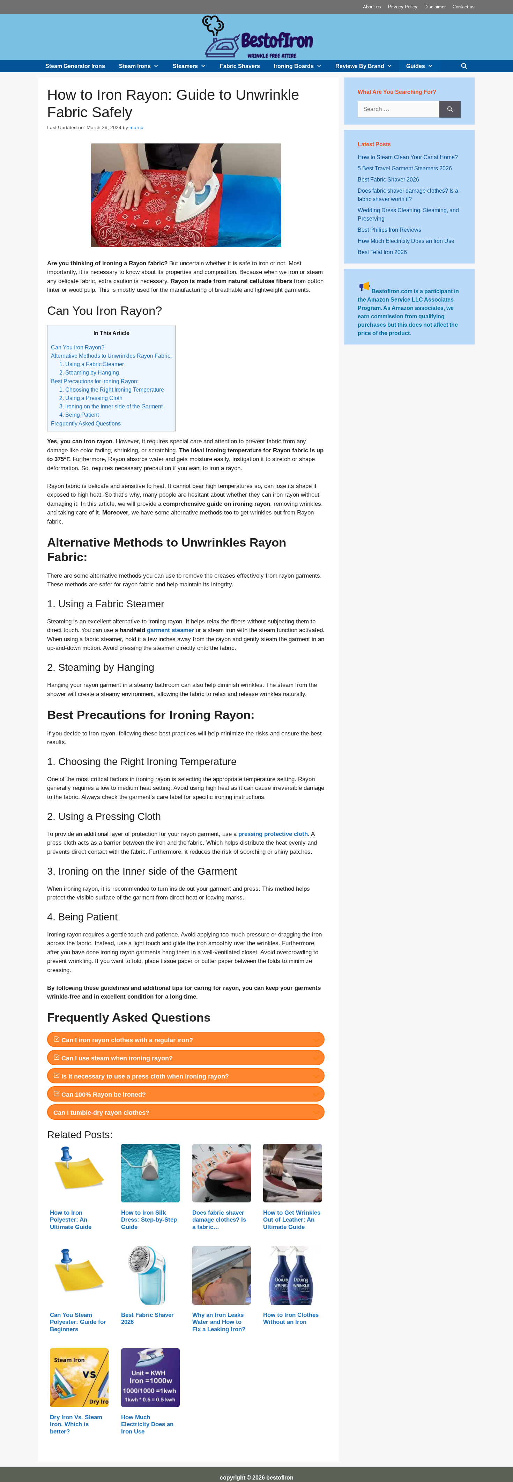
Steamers (185, 66)
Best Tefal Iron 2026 (382, 252)
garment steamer (170, 630)
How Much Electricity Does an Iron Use (406, 241)
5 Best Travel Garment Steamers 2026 (405, 168)
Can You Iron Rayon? (77, 347)
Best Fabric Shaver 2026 (388, 180)
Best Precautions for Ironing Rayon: (95, 381)
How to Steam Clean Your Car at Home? (408, 157)
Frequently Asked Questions (86, 423)
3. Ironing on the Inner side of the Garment (111, 406)
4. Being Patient (79, 415)
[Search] (450, 109)
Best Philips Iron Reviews (389, 230)
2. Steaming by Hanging (89, 372)
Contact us (464, 6)
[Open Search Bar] (464, 66)
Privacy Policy (402, 6)
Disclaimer (435, 6)
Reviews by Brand (359, 66)
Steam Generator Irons (75, 66)
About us (372, 6)
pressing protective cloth (273, 834)
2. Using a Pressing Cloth (90, 398)
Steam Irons (135, 66)
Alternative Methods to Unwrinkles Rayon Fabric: (111, 356)
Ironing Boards (294, 66)
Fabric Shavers (240, 66)
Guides (415, 66)
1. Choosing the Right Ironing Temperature (111, 389)
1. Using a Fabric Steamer (91, 364)
